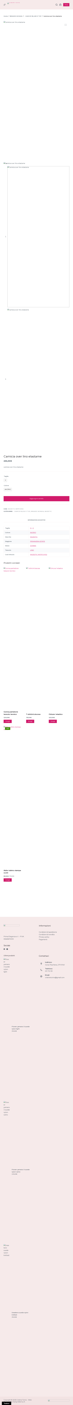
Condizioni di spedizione (48, 932)
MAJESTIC (48, 511)
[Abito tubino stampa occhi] (14, 796)
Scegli (8, 721)
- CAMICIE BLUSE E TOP (21, 511)
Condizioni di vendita (46, 934)
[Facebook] (4, 949)
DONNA (33, 546)
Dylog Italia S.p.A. (19, 1402)
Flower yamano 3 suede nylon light (21, 1028)
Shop (66, 4)
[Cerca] (57, 5)
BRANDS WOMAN (37, 511)
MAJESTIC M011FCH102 (38, 554)
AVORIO (33, 532)
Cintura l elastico (56, 714)
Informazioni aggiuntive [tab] (36, 520)
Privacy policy (44, 937)
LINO (32, 550)
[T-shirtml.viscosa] (36, 637)
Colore (6, 485)
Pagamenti (43, 939)
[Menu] (5, 5)
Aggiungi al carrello (36, 498)
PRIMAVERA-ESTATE (37, 541)
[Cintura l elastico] (59, 637)
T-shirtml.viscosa (33, 714)
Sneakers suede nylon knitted (20, 1314)
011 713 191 (49, 971)
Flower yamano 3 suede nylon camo (21, 1171)
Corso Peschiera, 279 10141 (55, 965)
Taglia (6, 476)
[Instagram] (7, 949)
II (33, 528)
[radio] (5, 480)
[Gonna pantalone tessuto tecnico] (14, 637)
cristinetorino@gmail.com (54, 977)
